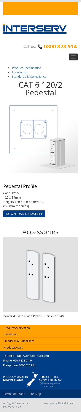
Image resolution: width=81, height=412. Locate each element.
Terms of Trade (14, 394)
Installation (19, 72)
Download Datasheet (24, 214)
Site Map (35, 394)
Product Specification (26, 68)
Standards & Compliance (29, 76)
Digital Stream (66, 403)
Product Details (13, 347)
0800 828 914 (60, 46)
